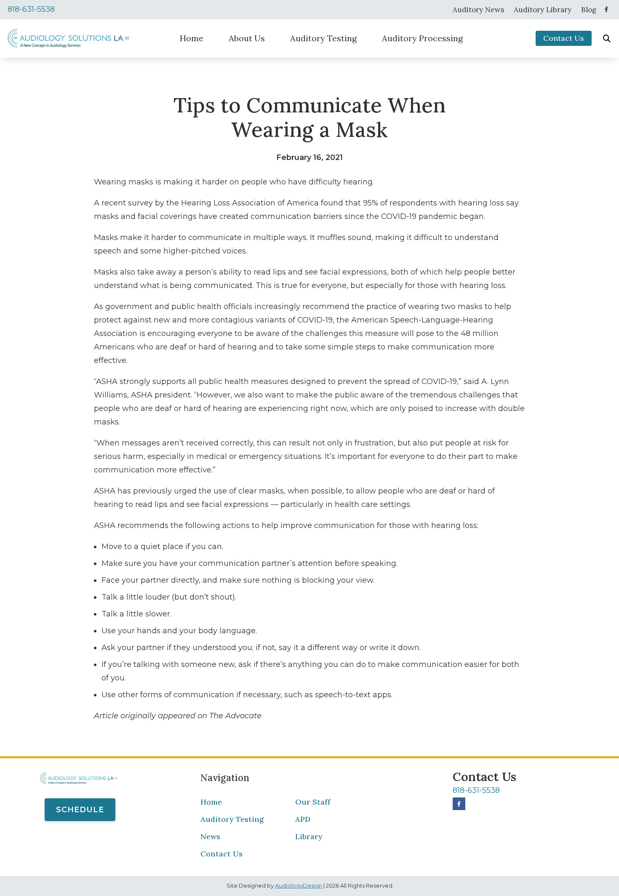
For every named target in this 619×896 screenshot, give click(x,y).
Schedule (80, 809)
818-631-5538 (31, 9)
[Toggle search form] (607, 38)
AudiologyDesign (298, 885)
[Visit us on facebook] (606, 9)
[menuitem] (478, 9)
